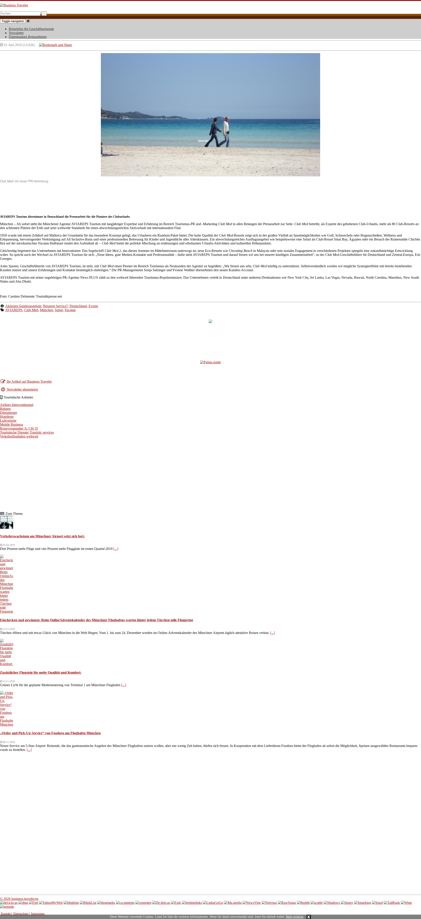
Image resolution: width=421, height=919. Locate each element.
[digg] (23, 903)
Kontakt (6, 913)
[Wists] (406, 903)
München (46, 310)
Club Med (31, 310)
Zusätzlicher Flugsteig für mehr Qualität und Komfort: (40, 672)
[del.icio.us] (9, 903)
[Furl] (33, 903)
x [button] (309, 916)
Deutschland (78, 306)
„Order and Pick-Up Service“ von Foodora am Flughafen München (50, 733)
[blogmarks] (106, 903)
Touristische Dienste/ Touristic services (27, 432)
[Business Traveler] (14, 5)
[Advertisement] (210, 197)
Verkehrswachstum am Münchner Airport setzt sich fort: (42, 536)
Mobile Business (11, 424)
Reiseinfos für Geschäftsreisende (31, 29)
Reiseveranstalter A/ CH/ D (19, 428)
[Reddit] (303, 903)
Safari (59, 310)
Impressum (38, 913)
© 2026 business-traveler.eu (19, 899)
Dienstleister (8, 413)
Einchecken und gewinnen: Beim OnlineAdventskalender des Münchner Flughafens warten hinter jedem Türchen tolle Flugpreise (96, 620)
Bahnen (5, 409)
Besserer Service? (55, 306)
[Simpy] (347, 903)
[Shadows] (332, 903)
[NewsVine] (252, 903)
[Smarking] (362, 903)
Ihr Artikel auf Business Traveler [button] (29, 381)
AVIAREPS (13, 310)
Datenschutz (20, 913)
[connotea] (143, 903)
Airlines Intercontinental (16, 405)
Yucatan (70, 310)
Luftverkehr (8, 420)
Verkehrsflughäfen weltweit (19, 436)
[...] (115, 549)
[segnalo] (7, 906)
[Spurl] (377, 903)
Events (93, 306)
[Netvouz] (269, 903)
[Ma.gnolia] (233, 903)
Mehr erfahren (294, 916)
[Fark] (176, 903)
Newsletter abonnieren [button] (22, 389)
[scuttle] (316, 903)
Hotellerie (7, 416)
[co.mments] (125, 903)
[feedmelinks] (192, 903)
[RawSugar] (287, 903)
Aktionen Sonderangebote (23, 306)
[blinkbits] (71, 903)
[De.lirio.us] (161, 903)
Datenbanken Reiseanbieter (28, 37)
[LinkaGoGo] (213, 903)
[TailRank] (392, 903)
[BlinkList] (88, 903)
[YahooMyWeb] (51, 903)
